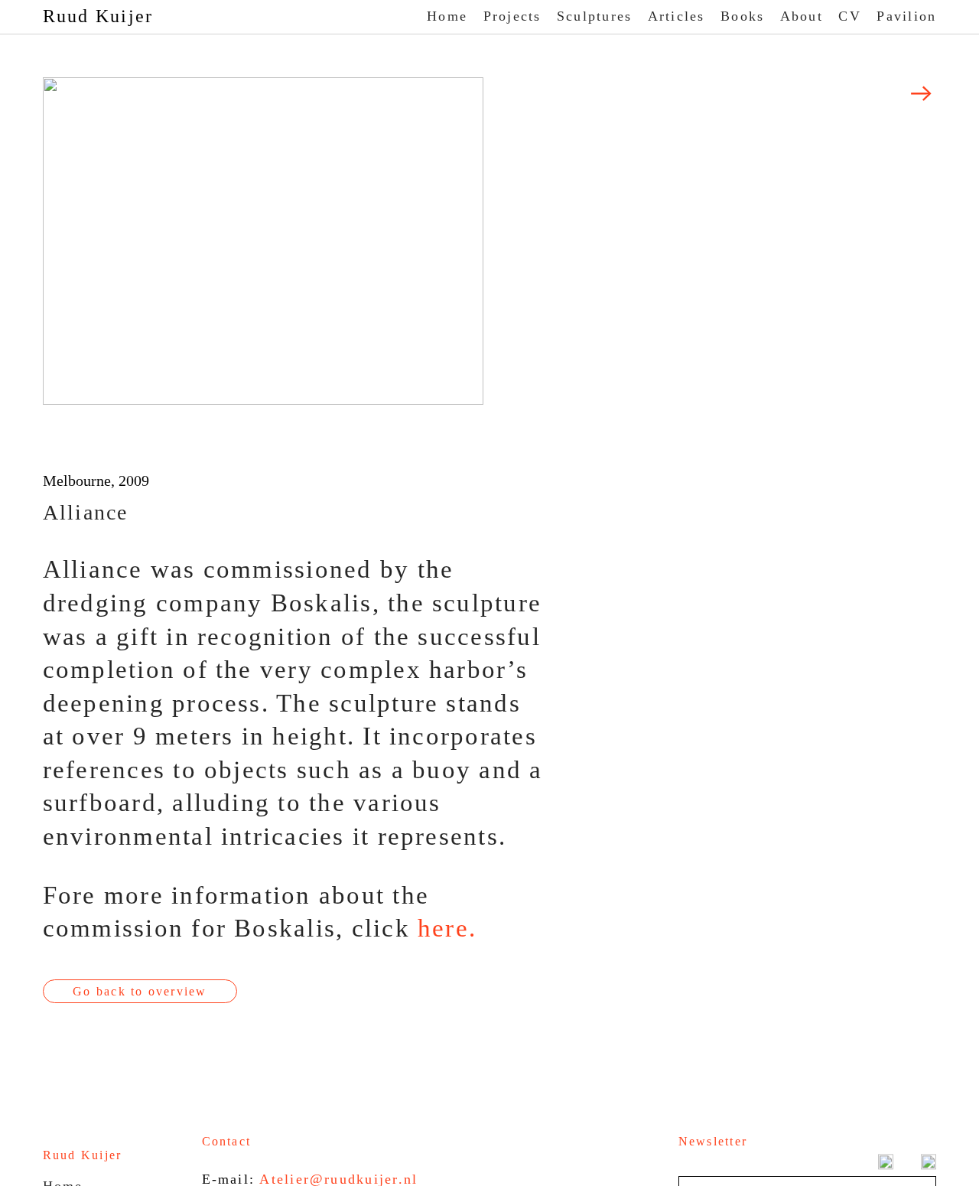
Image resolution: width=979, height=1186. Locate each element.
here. (447, 928)
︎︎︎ (922, 94)
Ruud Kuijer (98, 16)
